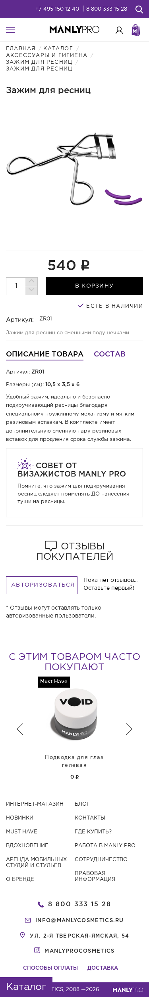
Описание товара (44, 354)
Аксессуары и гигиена (46, 55)
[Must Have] (74, 713)
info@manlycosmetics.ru (79, 921)
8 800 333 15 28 (106, 9)
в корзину (94, 286)
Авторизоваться (43, 585)
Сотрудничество (101, 860)
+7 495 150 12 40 (57, 9)
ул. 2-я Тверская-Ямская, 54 (79, 936)
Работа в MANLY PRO (105, 846)
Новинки (19, 818)
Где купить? (93, 832)
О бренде (20, 879)
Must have (21, 832)
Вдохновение (27, 846)
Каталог (58, 49)
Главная (20, 49)
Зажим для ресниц (39, 62)
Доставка (102, 968)
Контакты (90, 818)
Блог (82, 804)
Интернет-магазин (35, 804)
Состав (110, 354)
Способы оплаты (50, 968)
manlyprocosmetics (79, 951)
